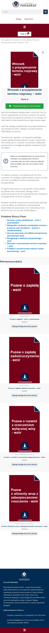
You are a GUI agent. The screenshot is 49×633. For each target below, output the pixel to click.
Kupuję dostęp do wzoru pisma (24, 326)
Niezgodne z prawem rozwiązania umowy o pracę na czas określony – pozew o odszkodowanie (27, 228)
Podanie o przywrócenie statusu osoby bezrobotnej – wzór (25, 250)
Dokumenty (16, 40)
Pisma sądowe (26, 40)
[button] (24, 27)
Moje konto (29, 19)
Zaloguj (18, 19)
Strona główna (6, 40)
